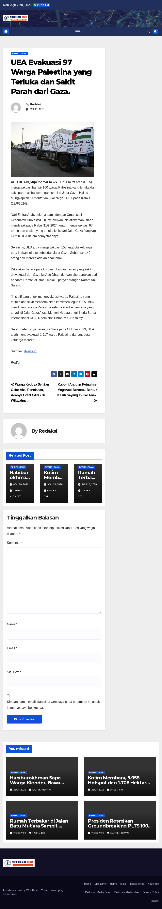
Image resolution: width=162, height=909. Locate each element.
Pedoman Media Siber (97, 892)
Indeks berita (136, 883)
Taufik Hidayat (42, 790)
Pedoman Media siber (126, 892)
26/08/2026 (20, 790)
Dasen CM (116, 790)
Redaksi (35, 104)
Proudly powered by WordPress (21, 890)
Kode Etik (153, 883)
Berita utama (19, 53)
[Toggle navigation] (78, 31)
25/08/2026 (98, 833)
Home (87, 883)
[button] (148, 31)
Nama (12, 624)
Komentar (15, 542)
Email (12, 648)
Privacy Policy (150, 892)
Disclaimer (100, 883)
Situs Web (14, 672)
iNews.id (30, 351)
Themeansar (10, 894)
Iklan (123, 883)
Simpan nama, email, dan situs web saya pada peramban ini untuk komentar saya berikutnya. (53, 704)
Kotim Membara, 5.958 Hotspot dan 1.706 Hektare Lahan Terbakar (118, 783)
